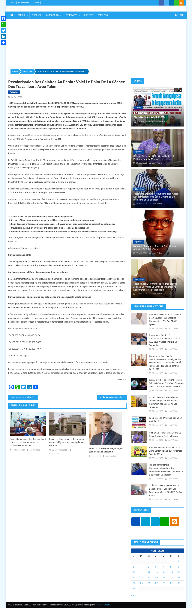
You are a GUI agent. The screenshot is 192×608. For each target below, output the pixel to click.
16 (179, 572)
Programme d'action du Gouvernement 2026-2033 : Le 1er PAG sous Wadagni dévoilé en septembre (165, 340)
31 (134, 588)
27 (156, 583)
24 (134, 583)
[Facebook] (4, 19)
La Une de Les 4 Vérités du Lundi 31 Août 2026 (165, 419)
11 (141, 572)
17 (134, 577)
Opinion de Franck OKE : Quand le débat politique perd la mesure (153, 157)
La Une (138, 108)
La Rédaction (23, 3)
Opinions (138, 152)
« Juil (133, 595)
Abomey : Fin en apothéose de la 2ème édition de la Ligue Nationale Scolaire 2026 (165, 450)
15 (171, 572)
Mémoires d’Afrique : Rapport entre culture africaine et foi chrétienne (155, 248)
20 (156, 577)
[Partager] (4, 42)
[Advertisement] (96, 44)
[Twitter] (4, 30)
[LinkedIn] (4, 36)
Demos (21, 15)
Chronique (139, 189)
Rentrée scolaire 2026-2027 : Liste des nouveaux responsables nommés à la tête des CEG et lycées (165, 319)
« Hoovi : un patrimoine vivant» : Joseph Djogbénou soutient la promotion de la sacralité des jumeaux (164, 402)
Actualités (14, 92)
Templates (71, 15)
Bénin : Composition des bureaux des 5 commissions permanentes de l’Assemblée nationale (28, 442)
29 (171, 583)
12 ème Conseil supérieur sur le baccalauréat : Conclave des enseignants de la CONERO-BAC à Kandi (165, 490)
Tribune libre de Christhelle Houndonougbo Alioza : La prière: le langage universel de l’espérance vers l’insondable (155, 286)
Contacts (35, 3)
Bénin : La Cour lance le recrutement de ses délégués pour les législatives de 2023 (66, 442)
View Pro (103, 15)
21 (164, 577)
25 (141, 583)
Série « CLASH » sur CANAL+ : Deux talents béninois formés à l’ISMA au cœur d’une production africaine (166, 383)
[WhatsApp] (4, 25)
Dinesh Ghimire (104, 605)
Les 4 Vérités (35, 450)
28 (164, 583)
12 (149, 572)
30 (179, 583)
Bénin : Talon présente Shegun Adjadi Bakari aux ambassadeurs (106, 450)
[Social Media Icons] (135, 521)
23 (179, 577)
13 (156, 572)
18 (141, 577)
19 (149, 577)
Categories (52, 15)
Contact (88, 15)
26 (149, 583)
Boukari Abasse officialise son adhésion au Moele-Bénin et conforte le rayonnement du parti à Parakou (113, 397)
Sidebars (36, 15)
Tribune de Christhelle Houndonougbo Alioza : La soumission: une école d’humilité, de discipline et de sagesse (156, 196)
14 (164, 572)
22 (171, 577)
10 (134, 572)
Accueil (12, 3)
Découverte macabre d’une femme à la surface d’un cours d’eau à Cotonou (25, 397)
